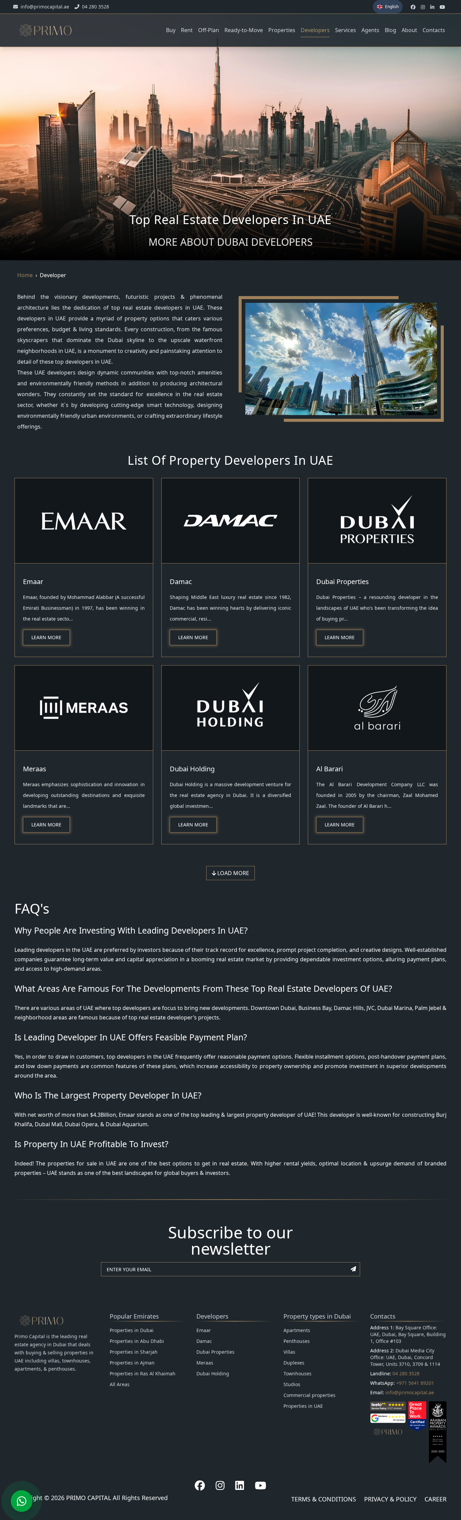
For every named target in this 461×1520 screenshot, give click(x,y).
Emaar (33, 581)
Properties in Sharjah (134, 1352)
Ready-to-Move (243, 30)
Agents (370, 30)
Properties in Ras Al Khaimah (142, 1373)
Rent (187, 30)
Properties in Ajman (132, 1362)
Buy (170, 30)
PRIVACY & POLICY (390, 1499)
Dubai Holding (192, 768)
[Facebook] (200, 1485)
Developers (315, 30)
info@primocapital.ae (409, 1392)
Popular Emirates (134, 1316)
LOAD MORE (232, 873)
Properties (281, 30)
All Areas (120, 1384)
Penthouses (296, 1341)
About (409, 30)
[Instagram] (220, 1485)
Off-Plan (208, 30)
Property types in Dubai (317, 1316)
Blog (390, 30)
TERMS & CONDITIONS (323, 1499)
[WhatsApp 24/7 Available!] (21, 1501)
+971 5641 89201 (415, 1383)
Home (25, 275)
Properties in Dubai (132, 1330)
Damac (181, 581)
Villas (289, 1352)
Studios (291, 1384)
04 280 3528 (405, 1373)
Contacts (434, 30)
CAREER (435, 1499)
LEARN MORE (46, 637)
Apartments (296, 1330)
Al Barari (329, 768)
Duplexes (293, 1362)
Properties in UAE (303, 1406)
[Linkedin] (239, 1485)
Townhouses (297, 1373)
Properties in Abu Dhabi (137, 1341)
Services (345, 30)
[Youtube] (260, 1485)
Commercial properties (309, 1395)
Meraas (34, 768)
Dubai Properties (342, 581)
